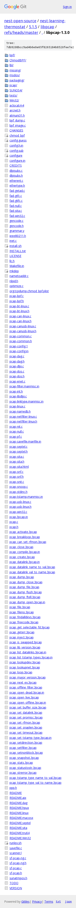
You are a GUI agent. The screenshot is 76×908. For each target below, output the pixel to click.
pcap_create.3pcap (22, 557)
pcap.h (14, 527)
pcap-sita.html (19, 467)
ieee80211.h (18, 236)
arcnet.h (15, 110)
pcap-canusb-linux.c (23, 326)
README (16, 793)
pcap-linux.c (17, 406)
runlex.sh (16, 843)
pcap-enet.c (17, 381)
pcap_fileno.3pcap (22, 612)
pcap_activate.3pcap (23, 532)
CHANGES (16, 130)
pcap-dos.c (17, 371)
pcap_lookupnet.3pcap (25, 667)
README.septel (20, 823)
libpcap (47, 26)
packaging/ (17, 80)
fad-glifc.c (16, 201)
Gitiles (25, 901)
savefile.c (16, 848)
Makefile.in (17, 266)
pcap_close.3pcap (21, 547)
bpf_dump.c (17, 120)
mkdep (14, 271)
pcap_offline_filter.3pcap (26, 687)
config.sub (16, 151)
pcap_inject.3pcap (22, 637)
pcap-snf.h (17, 477)
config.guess (18, 140)
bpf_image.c (18, 125)
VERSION (16, 888)
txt (58, 901)
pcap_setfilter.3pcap (23, 748)
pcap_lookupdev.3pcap (25, 662)
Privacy (37, 901)
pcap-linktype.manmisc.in (26, 401)
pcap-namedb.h (20, 411)
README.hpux (19, 808)
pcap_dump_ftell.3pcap (25, 597)
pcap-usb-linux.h (20, 507)
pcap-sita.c (17, 457)
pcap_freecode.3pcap (24, 622)
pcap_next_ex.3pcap (23, 682)
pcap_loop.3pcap (21, 672)
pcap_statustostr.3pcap (25, 768)
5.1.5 (33, 26)
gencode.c (16, 221)
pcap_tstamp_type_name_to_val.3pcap (35, 778)
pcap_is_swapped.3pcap (26, 642)
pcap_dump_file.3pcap (24, 587)
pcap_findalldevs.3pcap (25, 617)
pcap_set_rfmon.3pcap (25, 722)
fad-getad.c (17, 191)
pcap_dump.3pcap (22, 577)
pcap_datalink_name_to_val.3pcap (32, 567)
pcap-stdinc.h (18, 492)
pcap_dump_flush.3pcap (26, 592)
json (68, 901)
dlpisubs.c (16, 171)
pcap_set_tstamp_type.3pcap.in (31, 738)
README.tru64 (20, 833)
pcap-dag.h (17, 361)
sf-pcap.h (16, 873)
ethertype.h (17, 185)
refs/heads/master (21, 32)
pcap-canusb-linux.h (23, 331)
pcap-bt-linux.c (19, 306)
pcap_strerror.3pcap (23, 773)
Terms (48, 901)
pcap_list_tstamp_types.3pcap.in (31, 657)
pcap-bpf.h (17, 301)
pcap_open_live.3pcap (24, 697)
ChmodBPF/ (18, 60)
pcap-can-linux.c (20, 316)
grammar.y (17, 231)
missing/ (15, 70)
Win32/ (14, 100)
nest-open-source (20, 20)
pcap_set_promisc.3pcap (26, 717)
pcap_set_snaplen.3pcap (26, 727)
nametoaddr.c (19, 276)
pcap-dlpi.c (17, 366)
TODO (14, 883)
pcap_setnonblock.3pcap (26, 753)
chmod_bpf (17, 135)
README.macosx (21, 818)
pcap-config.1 (19, 346)
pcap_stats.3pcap (21, 763)
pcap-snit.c (17, 482)
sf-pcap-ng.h (18, 863)
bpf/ (12, 55)
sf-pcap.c (16, 868)
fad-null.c (16, 206)
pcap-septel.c (18, 447)
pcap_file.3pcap (20, 607)
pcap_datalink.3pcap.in (25, 562)
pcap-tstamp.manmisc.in (26, 497)
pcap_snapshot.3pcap (24, 758)
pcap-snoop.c (19, 487)
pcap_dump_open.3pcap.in (27, 602)
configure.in (17, 161)
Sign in (67, 7)
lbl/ (12, 65)
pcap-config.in (19, 351)
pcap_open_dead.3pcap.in (27, 692)
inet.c (13, 241)
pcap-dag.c (17, 356)
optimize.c (16, 286)
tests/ (13, 95)
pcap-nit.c (16, 426)
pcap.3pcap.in (19, 517)
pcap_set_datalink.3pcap (26, 712)
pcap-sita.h (17, 461)
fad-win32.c (17, 216)
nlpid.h (14, 281)
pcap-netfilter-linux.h (23, 421)
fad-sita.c (16, 211)
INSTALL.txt (18, 251)
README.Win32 (20, 838)
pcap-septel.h (19, 451)
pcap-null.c (17, 431)
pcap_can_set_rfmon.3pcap (28, 542)
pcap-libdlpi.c (18, 396)
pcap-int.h (16, 391)
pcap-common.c (21, 336)
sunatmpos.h (18, 878)
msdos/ (15, 75)
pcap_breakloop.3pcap (25, 537)
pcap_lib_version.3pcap (25, 647)
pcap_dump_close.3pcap (26, 582)
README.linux (19, 813)
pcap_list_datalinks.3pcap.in (28, 652)
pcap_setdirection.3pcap (26, 743)
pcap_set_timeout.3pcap (26, 732)
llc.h (12, 261)
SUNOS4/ (16, 90)
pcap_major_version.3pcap (28, 677)
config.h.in (16, 145)
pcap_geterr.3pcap (22, 632)
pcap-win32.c (18, 512)
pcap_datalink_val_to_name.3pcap (32, 572)
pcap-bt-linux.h (19, 311)
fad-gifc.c (16, 196)
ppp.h (13, 788)
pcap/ (13, 85)
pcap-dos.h (17, 376)
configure (16, 155)
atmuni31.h (17, 115)
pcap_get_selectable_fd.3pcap (30, 627)
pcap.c (14, 522)
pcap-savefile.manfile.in (25, 441)
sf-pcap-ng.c (18, 858)
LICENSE (15, 256)
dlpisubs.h (16, 175)
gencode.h (17, 226)
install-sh (16, 246)
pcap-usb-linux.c (20, 502)
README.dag (18, 803)
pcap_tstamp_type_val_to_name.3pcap (35, 783)
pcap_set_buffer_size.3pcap (28, 707)
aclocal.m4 (17, 105)
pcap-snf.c (16, 472)
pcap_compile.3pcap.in (25, 552)
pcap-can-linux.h (20, 321)
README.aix (18, 798)
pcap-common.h (21, 341)
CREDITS (16, 165)
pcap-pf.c (16, 437)
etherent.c (16, 181)
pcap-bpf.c (17, 296)
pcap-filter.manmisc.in (24, 386)
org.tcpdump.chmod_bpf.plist (29, 291)
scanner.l (16, 853)
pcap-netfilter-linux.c (23, 416)
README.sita (18, 828)
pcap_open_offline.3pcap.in (28, 702)
